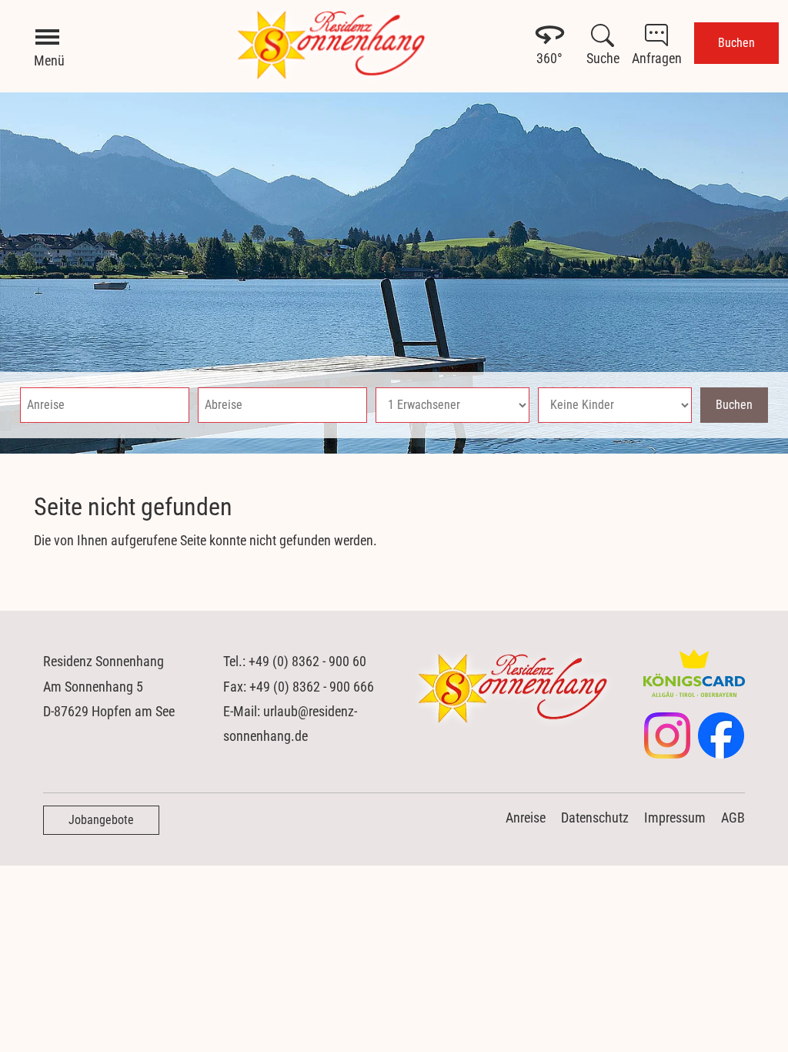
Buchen (736, 42)
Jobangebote (101, 819)
